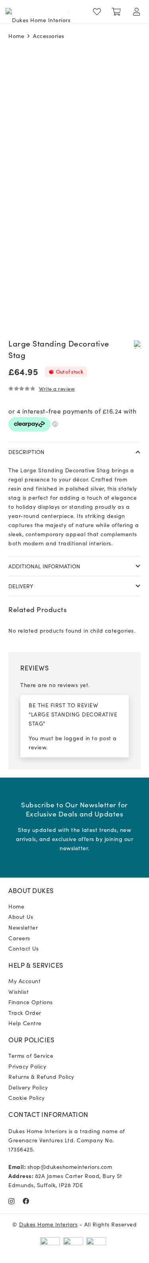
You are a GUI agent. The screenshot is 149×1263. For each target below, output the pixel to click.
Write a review (57, 388)
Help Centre (25, 1023)
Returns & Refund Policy (41, 1076)
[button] (137, 344)
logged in (77, 738)
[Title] (26, 1201)
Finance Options (30, 1002)
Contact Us (23, 948)
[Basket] (116, 12)
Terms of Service (30, 1055)
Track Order (24, 1013)
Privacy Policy (27, 1066)
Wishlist (18, 991)
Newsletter (23, 927)
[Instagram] (11, 1201)
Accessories (48, 36)
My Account (24, 981)
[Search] (66, 12)
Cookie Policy (26, 1097)
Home (16, 36)
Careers (19, 938)
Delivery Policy (28, 1087)
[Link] (98, 11)
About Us (20, 916)
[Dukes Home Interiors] (38, 12)
